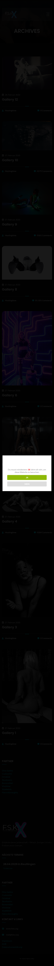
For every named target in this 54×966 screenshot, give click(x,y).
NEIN (27, 484)
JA (27, 477)
